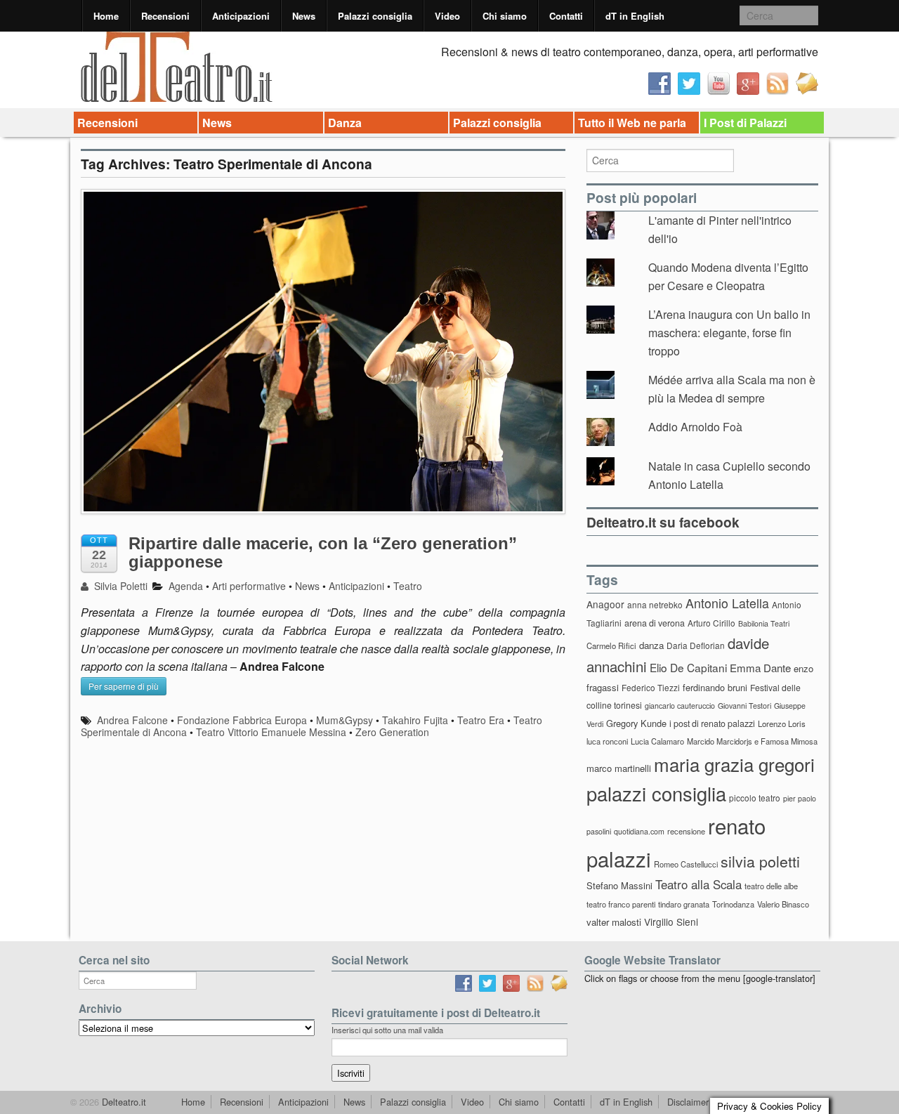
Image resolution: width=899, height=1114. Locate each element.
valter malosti (613, 922)
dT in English (634, 15)
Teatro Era (480, 720)
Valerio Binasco (783, 904)
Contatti (566, 15)
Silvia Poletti (119, 586)
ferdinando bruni (715, 687)
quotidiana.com (639, 831)
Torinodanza (733, 904)
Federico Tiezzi (651, 687)
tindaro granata (683, 904)
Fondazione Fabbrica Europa (242, 720)
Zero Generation (392, 732)
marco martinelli (618, 768)
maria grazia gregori (734, 764)
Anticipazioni (241, 15)
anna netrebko (655, 604)
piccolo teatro (754, 798)
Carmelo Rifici (611, 645)
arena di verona (654, 623)
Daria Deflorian (696, 645)
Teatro (407, 586)
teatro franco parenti (620, 904)
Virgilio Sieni (671, 922)
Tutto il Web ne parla (632, 122)
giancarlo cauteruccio (680, 705)
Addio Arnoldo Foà (695, 427)
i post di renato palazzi (712, 723)
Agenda (186, 586)
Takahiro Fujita (415, 720)
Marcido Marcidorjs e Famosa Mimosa (752, 741)
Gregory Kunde (636, 723)
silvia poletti (760, 861)
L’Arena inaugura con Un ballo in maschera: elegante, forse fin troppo (729, 332)
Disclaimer (688, 1101)
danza (651, 645)
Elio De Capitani (688, 667)
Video (447, 15)
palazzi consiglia (656, 793)
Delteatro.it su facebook (663, 522)
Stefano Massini (619, 885)
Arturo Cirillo (711, 623)
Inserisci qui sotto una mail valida (387, 1029)
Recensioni (165, 15)
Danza (345, 122)
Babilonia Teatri (763, 623)
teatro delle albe (771, 885)
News (303, 15)
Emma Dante (760, 667)
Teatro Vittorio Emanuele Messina (271, 732)
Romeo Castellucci (686, 864)
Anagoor (605, 604)
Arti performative (249, 586)
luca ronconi (607, 741)
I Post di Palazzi (745, 122)
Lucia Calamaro (657, 741)
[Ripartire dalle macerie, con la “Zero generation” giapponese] (323, 358)
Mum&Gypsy (344, 720)
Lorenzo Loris (782, 723)
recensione (686, 831)
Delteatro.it (122, 1101)
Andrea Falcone (132, 720)
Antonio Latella (727, 603)
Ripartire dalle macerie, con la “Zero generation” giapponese (323, 552)
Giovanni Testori (744, 705)
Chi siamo (505, 15)
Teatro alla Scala (698, 884)
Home (106, 15)
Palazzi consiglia (375, 15)
